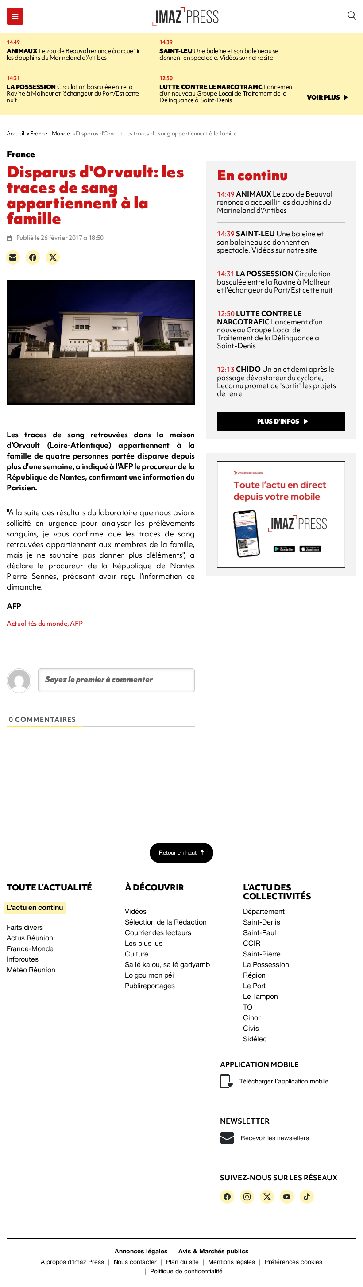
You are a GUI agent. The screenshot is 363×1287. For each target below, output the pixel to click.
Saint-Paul (259, 933)
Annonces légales (141, 1252)
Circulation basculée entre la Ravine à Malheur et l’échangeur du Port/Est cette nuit (73, 93)
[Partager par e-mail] (13, 257)
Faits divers (25, 928)
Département (264, 912)
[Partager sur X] (53, 257)
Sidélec (255, 1040)
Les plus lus (143, 944)
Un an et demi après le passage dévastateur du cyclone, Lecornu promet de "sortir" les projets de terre (276, 381)
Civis (251, 1029)
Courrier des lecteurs (158, 933)
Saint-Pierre (262, 955)
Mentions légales (231, 1262)
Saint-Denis (261, 923)
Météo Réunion (31, 970)
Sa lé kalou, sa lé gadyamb (167, 965)
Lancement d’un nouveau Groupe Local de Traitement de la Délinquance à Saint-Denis (226, 93)
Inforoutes (23, 960)
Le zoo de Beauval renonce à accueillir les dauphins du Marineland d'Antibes (73, 54)
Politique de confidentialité (186, 1272)
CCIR (251, 944)
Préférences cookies (293, 1262)
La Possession (266, 965)
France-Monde (30, 949)
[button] (15, 16)
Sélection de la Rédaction (166, 923)
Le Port (254, 986)
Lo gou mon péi (149, 976)
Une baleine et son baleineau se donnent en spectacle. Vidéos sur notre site (218, 54)
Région (254, 976)
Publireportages (150, 986)
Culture (136, 955)
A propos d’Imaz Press (72, 1262)
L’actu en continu (35, 908)
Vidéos (136, 912)
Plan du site (182, 1262)
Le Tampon (260, 997)
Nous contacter (135, 1262)
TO (247, 1008)
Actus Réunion (30, 939)
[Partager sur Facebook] (33, 257)
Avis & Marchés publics (213, 1252)
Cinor (251, 1018)
